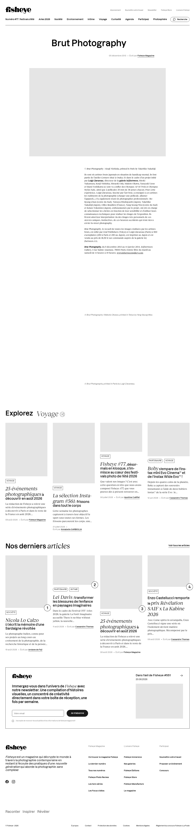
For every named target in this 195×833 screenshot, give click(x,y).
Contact (88, 826)
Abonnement (115, 10)
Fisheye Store (166, 10)
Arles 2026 (44, 19)
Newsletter (152, 10)
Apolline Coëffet (132, 497)
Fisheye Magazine (145, 56)
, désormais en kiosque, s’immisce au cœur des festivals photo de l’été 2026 (119, 469)
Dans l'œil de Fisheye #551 (153, 675)
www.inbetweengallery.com (130, 252)
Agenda (129, 19)
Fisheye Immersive (133, 757)
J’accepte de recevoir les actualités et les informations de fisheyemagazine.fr (46, 721)
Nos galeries (129, 764)
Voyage (103, 19)
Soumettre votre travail (134, 10)
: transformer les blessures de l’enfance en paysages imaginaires (73, 600)
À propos (74, 826)
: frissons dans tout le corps (72, 500)
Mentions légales (143, 826)
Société (58, 19)
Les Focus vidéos (96, 791)
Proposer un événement (170, 764)
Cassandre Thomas (178, 498)
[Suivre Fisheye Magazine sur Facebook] (7, 781)
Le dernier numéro (97, 764)
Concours (164, 771)
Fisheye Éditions (131, 771)
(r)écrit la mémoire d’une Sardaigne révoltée (24, 623)
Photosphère (160, 19)
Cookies (126, 826)
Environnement (75, 19)
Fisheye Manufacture (134, 784)
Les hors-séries (95, 784)
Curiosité (116, 19)
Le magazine (130, 791)
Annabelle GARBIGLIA (71, 529)
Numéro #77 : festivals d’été (19, 19)
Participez (143, 19)
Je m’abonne (77, 713)
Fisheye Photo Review (98, 777)
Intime (91, 19)
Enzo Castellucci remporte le (169, 607)
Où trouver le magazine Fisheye (103, 757)
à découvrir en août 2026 (24, 493)
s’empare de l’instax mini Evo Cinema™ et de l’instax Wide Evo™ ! (167, 472)
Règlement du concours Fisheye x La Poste (173, 826)
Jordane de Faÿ (35, 650)
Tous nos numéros (96, 771)
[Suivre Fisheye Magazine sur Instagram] (13, 781)
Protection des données (107, 826)
